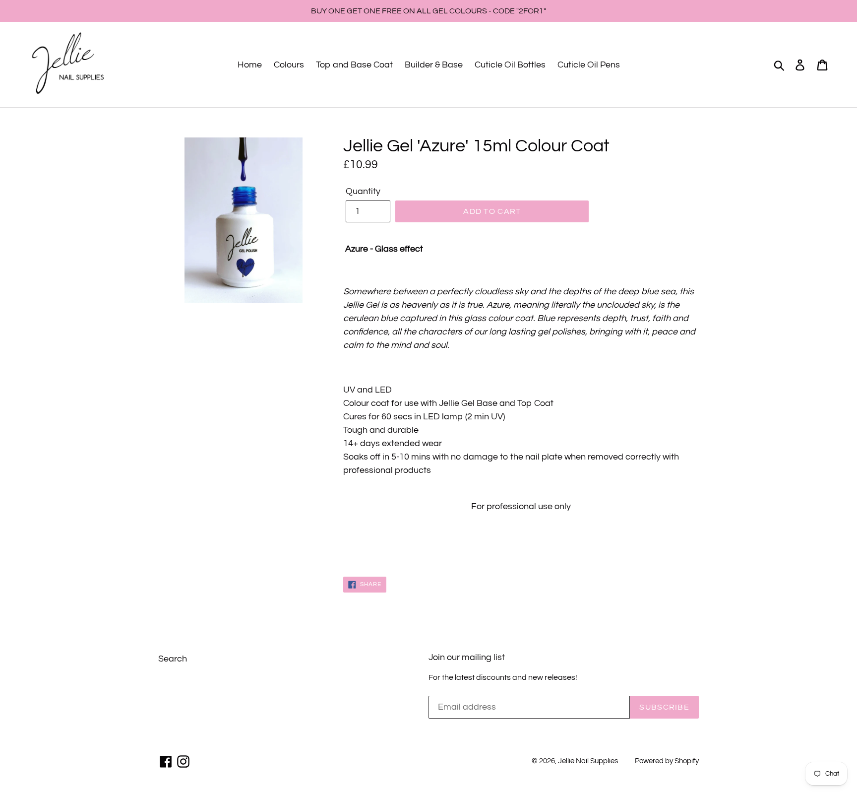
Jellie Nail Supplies (588, 761)
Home (250, 64)
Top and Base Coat (354, 64)
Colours (289, 64)
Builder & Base (434, 64)
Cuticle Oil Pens (588, 64)
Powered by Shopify (667, 761)
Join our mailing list (466, 657)
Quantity (363, 191)
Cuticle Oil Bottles (510, 64)
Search (172, 658)
